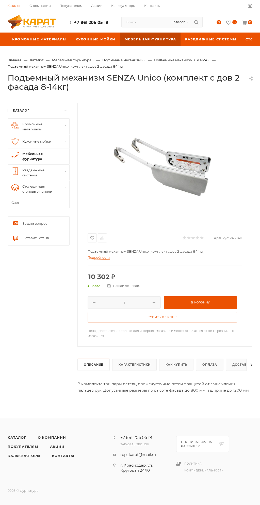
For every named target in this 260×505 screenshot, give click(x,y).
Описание (93, 364)
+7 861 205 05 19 (91, 22)
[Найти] (196, 22)
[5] (201, 238)
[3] (193, 238)
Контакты (63, 456)
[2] (188, 238)
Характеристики (134, 364)
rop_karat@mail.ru (138, 454)
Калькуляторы (24, 456)
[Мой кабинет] (250, 7)
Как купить (176, 364)
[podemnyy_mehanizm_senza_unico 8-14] (165, 167)
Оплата (209, 364)
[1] (184, 238)
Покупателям (23, 447)
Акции (57, 447)
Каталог (17, 437)
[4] (197, 238)
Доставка (241, 364)
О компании (52, 437)
